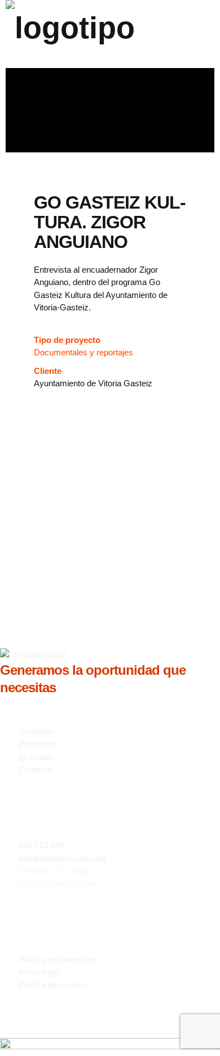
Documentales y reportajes (83, 352)
